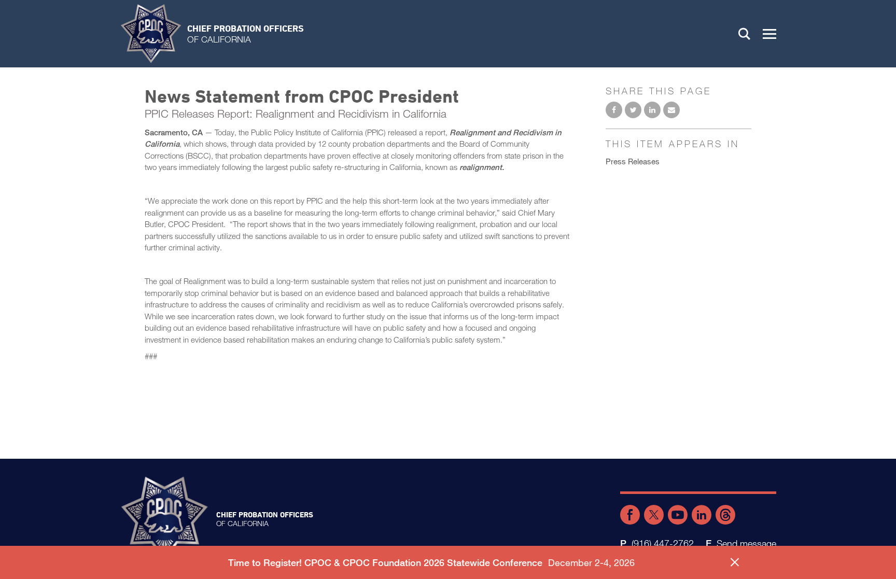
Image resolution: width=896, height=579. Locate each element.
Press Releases (633, 161)
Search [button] (744, 33)
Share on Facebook (614, 110)
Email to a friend (671, 110)
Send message (746, 543)
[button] (769, 33)
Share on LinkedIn (652, 110)
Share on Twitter (633, 110)
